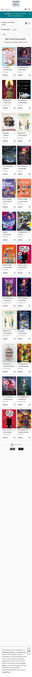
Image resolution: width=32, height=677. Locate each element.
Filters (4, 34)
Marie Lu (6, 135)
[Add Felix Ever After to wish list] (14, 273)
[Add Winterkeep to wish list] (29, 339)
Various (21, 234)
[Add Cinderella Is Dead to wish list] (29, 75)
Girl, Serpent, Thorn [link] (8, 364)
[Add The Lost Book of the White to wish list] (14, 405)
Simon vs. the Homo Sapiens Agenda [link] (23, 265)
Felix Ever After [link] (7, 265)
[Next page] (21, 445)
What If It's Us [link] (22, 133)
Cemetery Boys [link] (7, 100)
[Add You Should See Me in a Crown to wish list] (14, 306)
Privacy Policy (22, 652)
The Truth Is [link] (6, 67)
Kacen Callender (8, 267)
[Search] (2, 9)
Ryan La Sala (7, 234)
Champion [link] (6, 133)
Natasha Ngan (22, 168)
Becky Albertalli (23, 135)
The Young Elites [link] (8, 166)
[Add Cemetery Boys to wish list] (14, 108)
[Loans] (25, 10)
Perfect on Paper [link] (22, 199)
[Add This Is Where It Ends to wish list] (29, 108)
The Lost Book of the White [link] (8, 397)
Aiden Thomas (7, 102)
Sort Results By (5, 29)
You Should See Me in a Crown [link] (8, 298)
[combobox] (12, 9)
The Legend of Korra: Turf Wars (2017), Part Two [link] (23, 430)
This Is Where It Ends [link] (23, 100)
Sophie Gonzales (23, 201)
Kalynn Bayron (22, 69)
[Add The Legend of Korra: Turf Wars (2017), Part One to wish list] (29, 240)
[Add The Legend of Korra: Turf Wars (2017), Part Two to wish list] (29, 438)
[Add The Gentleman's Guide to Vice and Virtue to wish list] (29, 405)
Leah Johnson (7, 300)
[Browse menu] (29, 9)
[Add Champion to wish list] (14, 141)
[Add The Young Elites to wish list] (14, 174)
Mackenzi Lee (22, 399)
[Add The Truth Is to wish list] (14, 75)
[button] (26, 24)
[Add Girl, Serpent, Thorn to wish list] (14, 372)
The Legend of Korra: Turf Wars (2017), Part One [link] (23, 232)
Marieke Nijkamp (23, 102)
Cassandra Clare (8, 399)
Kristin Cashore (23, 333)
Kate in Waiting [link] (7, 199)
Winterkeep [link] (21, 331)
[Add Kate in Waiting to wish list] (14, 207)
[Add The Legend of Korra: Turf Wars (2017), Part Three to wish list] (29, 372)
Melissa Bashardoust (9, 366)
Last (21, 449)
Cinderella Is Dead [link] (23, 67)
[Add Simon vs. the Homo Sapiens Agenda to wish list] (29, 273)
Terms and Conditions (8, 652)
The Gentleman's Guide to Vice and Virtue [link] (23, 397)
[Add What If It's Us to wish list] (29, 141)
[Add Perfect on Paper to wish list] (29, 207)
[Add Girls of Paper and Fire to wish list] (29, 174)
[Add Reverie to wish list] (14, 240)
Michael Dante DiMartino (24, 366)
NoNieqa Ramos (8, 69)
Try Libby (7, 14)
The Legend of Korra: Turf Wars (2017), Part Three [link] (23, 364)
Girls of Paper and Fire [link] (23, 166)
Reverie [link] (5, 232)
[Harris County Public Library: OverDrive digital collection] (16, 3)
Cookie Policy (6, 672)
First (12, 449)
